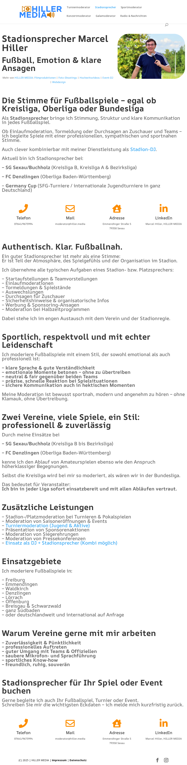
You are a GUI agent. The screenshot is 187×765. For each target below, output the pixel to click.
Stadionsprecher (105, 7)
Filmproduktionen (45, 77)
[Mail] (70, 208)
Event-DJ (107, 77)
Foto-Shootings (67, 77)
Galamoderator (106, 16)
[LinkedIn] (163, 208)
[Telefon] (23, 208)
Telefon (23, 218)
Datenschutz (78, 760)
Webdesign (59, 82)
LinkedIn (163, 218)
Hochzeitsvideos (90, 77)
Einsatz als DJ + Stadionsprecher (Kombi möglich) (61, 542)
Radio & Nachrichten (133, 16)
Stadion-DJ (143, 149)
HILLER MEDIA (24, 77)
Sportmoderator (131, 7)
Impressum (59, 760)
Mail (70, 218)
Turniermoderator (78, 7)
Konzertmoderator (79, 16)
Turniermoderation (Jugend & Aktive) (47, 525)
